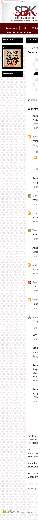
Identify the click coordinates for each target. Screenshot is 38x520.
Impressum (11, 28)
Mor (34, 265)
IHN (24, 28)
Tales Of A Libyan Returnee (18, 32)
